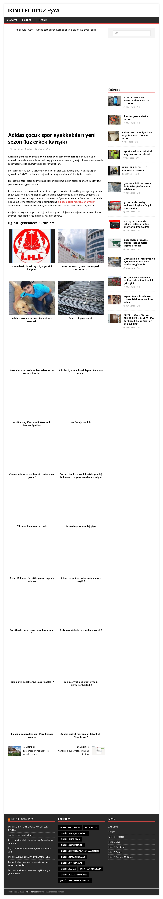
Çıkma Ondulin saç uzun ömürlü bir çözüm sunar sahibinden (137, 186)
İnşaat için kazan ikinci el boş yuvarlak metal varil (137, 153)
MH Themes (31, 891)
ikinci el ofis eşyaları (71, 863)
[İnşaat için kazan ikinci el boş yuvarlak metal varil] (114, 157)
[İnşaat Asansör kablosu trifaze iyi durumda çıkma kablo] (114, 302)
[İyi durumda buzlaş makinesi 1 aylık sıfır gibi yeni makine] (114, 208)
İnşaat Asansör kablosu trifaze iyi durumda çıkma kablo (138, 299)
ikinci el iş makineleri (71, 845)
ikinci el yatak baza (90, 868)
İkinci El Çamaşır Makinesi (120, 857)
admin (30, 149)
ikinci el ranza (68, 868)
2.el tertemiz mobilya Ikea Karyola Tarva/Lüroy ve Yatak (137, 135)
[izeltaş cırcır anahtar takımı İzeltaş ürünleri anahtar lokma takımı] (114, 227)
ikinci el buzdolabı (70, 839)
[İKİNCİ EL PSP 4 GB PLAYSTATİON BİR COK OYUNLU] (114, 103)
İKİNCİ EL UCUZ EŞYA (22, 819)
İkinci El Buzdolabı (117, 846)
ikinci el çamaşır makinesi (74, 874)
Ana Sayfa (12, 20)
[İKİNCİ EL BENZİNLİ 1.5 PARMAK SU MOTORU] (114, 173)
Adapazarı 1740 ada (70, 827)
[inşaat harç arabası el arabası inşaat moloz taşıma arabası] (114, 246)
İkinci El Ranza (115, 852)
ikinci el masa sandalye (72, 857)
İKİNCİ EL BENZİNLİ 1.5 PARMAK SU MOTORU (134, 169)
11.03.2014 (17, 149)
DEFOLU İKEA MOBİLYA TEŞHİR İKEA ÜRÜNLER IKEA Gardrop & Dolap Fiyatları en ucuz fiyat (139, 319)
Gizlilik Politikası (116, 836)
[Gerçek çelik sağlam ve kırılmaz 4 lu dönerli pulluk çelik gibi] (114, 283)
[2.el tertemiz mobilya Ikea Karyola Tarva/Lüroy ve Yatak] (113, 138)
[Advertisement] (56, 83)
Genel (31, 29)
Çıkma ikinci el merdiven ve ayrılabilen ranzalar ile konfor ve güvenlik (139, 261)
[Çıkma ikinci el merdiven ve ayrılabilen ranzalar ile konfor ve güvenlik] (114, 265)
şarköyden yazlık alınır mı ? (75, 880)
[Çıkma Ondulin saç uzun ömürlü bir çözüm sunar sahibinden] (114, 189)
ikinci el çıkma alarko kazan (136, 118)
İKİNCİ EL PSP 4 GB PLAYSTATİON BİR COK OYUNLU (136, 100)
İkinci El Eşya (114, 841)
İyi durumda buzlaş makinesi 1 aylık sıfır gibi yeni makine (138, 205)
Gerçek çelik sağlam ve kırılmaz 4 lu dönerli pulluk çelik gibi (139, 280)
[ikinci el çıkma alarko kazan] (114, 122)
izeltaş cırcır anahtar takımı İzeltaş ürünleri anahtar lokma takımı (136, 224)
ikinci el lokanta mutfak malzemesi (79, 851)
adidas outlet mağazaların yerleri (77, 201)
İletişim (43, 20)
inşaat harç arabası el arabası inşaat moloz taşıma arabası (136, 242)
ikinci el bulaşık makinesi (73, 833)
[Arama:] (132, 33)
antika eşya (91, 827)
